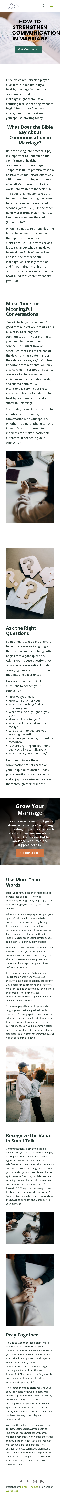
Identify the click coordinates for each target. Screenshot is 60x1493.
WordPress (12, 1490)
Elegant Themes (29, 1487)
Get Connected (28, 49)
